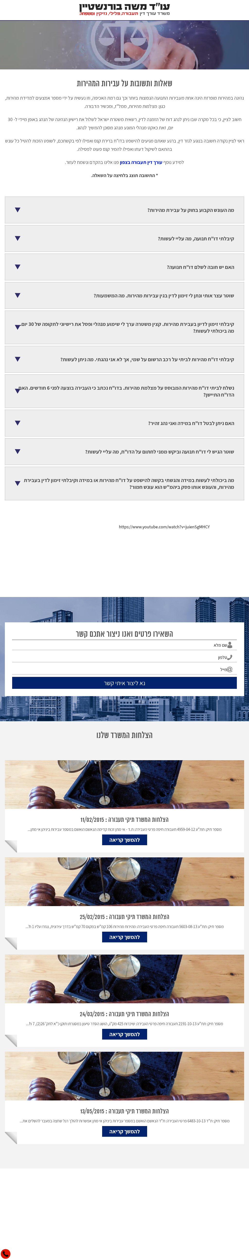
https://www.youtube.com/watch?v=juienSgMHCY (164, 527)
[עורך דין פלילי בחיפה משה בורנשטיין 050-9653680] (124, 10)
